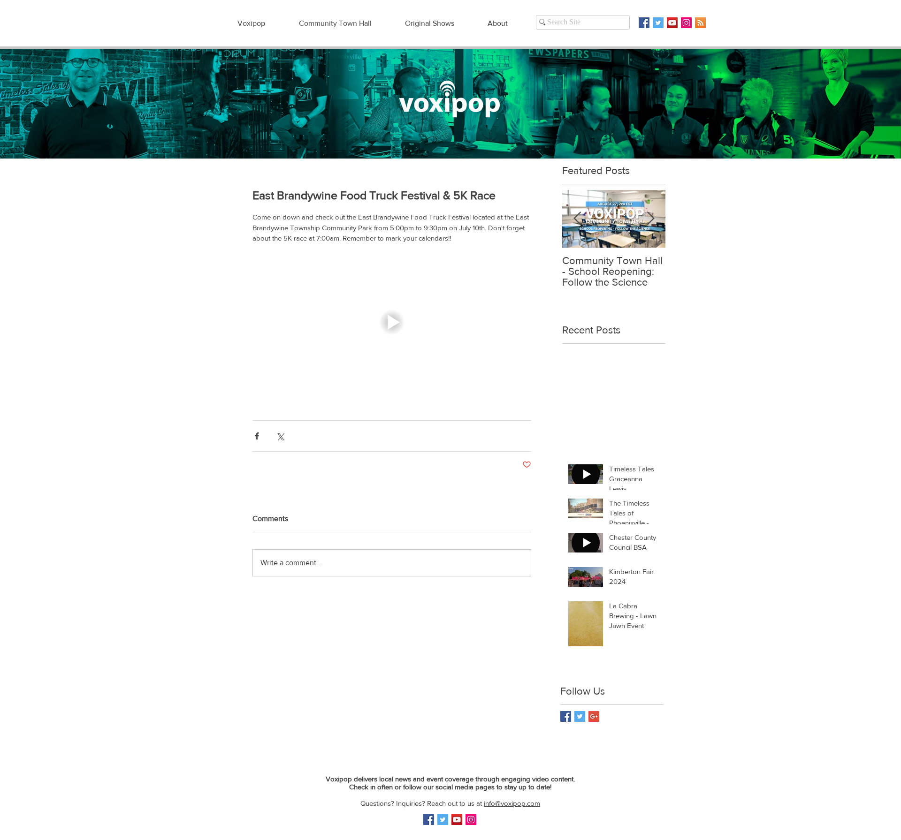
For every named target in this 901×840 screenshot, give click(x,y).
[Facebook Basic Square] (644, 22)
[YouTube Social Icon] (672, 22)
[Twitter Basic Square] (658, 22)
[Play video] (391, 322)
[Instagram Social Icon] (686, 22)
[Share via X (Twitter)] (279, 435)
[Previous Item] (577, 219)
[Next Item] (650, 219)
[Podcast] (700, 22)
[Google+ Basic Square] (593, 716)
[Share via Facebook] (256, 435)
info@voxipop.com (512, 803)
